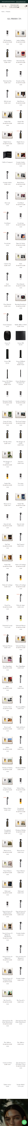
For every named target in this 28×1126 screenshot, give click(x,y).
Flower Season (7, 788)
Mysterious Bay (20, 61)
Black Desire (20, 182)
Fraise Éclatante (7, 324)
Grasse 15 (7, 343)
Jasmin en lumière (21, 401)
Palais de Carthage (7, 585)
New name (20, 483)
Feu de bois (21, 223)
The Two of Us (7, 1000)
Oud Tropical (20, 544)
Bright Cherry (7, 142)
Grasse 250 (21, 343)
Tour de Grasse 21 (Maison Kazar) (7, 912)
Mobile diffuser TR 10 (20, 324)
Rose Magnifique (7, 666)
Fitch (20, 264)
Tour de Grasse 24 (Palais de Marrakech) (7, 934)
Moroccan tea (7, 504)
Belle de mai (7, 101)
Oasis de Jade (7, 524)
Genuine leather (20, 162)
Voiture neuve (7, 1084)
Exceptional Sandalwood (20, 809)
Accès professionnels (21, 1)
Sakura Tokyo (20, 788)
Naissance (20, 461)
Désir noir (7, 203)
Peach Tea (7, 605)
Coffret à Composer (7, 162)
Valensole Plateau (20, 625)
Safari (7, 747)
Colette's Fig (7, 264)
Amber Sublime (20, 40)
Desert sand (7, 727)
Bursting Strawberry (20, 304)
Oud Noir (7, 544)
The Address (7, 1042)
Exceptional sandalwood (7, 830)
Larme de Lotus (7, 421)
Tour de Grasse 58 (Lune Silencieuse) (7, 1021)
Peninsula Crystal (7, 625)
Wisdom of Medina (7, 768)
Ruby (7, 686)
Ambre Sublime (7, 61)
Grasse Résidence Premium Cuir (20, 381)
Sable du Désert (20, 727)
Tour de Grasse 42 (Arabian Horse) (7, 979)
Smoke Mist (7, 121)
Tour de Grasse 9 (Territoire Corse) (20, 1063)
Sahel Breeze (20, 101)
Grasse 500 (7, 361)
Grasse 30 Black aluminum (20, 362)
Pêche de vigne (21, 605)
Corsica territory (7, 1063)
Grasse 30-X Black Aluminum (7, 381)
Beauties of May (20, 81)
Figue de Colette (20, 243)
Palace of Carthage (20, 564)
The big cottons (7, 441)
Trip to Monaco (7, 871)
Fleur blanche (20, 284)
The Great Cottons (21, 421)
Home (3, 11)
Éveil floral (21, 203)
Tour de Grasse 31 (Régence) (7, 957)
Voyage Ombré (21, 1084)
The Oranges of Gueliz (20, 442)
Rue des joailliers (20, 707)
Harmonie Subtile (7, 401)
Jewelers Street (7, 707)
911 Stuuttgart (7, 40)
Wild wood (7, 891)
